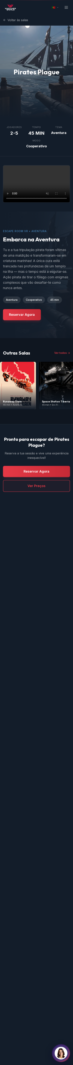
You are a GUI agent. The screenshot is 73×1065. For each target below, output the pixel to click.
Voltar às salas (17, 20)
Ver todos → (62, 352)
